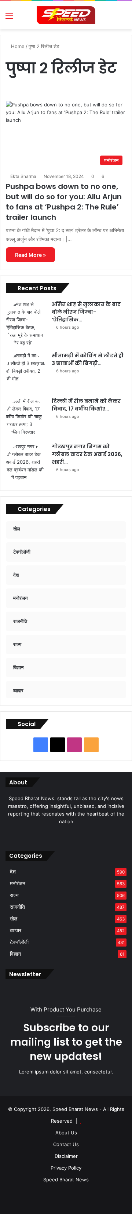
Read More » (30, 255)
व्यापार (15, 930)
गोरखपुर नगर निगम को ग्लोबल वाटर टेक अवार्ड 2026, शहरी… (87, 454)
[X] (61, 835)
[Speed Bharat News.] (66, 15)
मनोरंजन (17, 883)
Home (17, 46)
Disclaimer (66, 1156)
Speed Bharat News (66, 1179)
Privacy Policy (66, 1168)
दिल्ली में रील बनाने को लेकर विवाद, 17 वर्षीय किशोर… (86, 404)
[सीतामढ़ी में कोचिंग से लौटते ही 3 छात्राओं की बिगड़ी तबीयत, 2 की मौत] (26, 372)
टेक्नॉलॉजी (19, 942)
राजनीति (17, 907)
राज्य (14, 895)
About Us (66, 1132)
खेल (13, 919)
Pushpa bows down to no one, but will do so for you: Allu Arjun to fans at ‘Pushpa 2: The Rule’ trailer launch (64, 201)
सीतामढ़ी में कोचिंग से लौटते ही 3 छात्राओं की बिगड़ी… (88, 359)
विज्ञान (15, 954)
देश (13, 872)
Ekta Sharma (23, 176)
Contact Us (66, 1144)
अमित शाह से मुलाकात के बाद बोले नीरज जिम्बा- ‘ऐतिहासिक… (86, 311)
